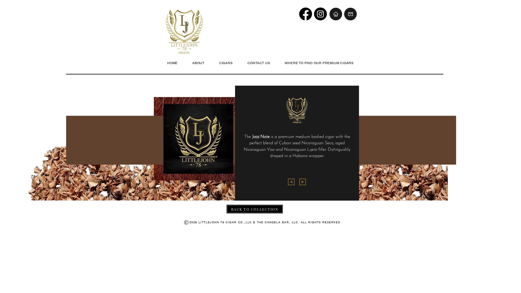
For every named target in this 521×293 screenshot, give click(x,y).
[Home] (335, 14)
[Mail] (350, 14)
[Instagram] (320, 14)
